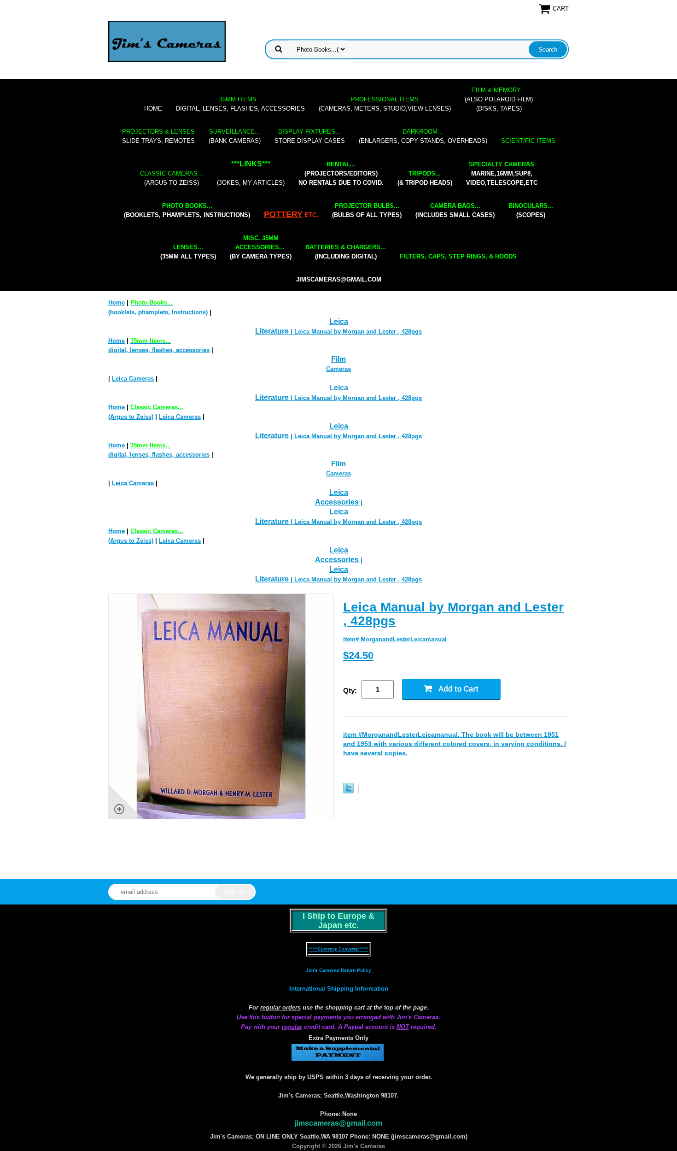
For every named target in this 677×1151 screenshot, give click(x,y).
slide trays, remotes (158, 136)
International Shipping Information (338, 988)
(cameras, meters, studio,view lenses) (385, 104)
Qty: (350, 690)
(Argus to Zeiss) (171, 178)
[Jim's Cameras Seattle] (167, 41)
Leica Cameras (133, 378)
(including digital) (345, 252)
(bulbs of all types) (367, 210)
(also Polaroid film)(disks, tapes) (499, 99)
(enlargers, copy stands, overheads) (423, 136)
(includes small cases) (455, 210)
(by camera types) (261, 247)
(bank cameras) (235, 136)
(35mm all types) (188, 252)
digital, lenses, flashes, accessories (240, 104)
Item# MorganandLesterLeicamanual (395, 639)
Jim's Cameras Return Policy (338, 970)
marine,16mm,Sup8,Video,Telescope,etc (501, 173)
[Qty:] (382, 690)
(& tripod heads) (424, 178)
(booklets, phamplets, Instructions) (187, 210)
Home (153, 108)
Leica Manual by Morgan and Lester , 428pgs (453, 614)
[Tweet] (348, 791)
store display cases (309, 136)
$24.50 (358, 655)
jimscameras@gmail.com (338, 279)
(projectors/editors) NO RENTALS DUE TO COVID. (341, 173)
